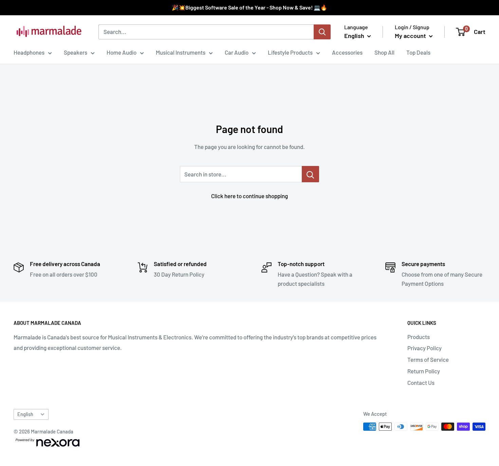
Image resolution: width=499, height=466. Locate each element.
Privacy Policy (424, 347)
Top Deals (418, 52)
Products (418, 336)
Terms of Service (428, 359)
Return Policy (423, 371)
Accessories (347, 52)
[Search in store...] (310, 174)
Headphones (29, 52)
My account (411, 35)
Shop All (384, 52)
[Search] (322, 31)
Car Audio (236, 52)
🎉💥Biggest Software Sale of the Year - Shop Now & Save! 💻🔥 (249, 7)
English (25, 414)
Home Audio (121, 52)
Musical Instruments (180, 52)
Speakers (75, 52)
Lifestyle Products (290, 52)
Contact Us (421, 382)
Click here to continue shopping (249, 195)
